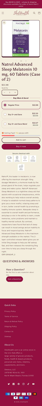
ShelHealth (24, 402)
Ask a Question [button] (14, 279)
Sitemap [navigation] (7, 336)
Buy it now (21, 146)
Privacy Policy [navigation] (10, 311)
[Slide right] (26, 61)
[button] (2, 13)
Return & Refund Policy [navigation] (13, 321)
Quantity (5, 88)
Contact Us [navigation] (8, 331)
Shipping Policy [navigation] (10, 326)
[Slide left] (16, 61)
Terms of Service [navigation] (11, 316)
